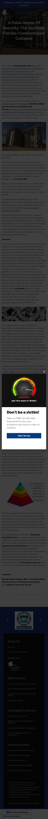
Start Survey (24, 435)
